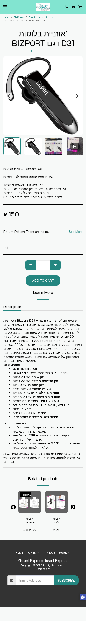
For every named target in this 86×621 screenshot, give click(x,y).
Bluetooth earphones (41, 17)
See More (76, 232)
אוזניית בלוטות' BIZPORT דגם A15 (56, 521)
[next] (76, 96)
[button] (5, 6)
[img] (29, 502)
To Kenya (19, 17)
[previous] (9, 96)
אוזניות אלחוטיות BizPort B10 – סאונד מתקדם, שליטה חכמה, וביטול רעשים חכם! (29, 521)
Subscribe (66, 580)
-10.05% (26, 495)
